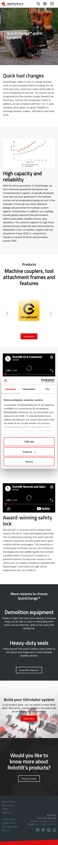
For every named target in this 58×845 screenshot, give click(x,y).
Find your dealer (29, 778)
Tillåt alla (29, 441)
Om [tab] (47, 389)
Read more (29, 718)
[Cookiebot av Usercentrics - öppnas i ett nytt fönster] (41, 381)
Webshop (7, 812)
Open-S (44, 104)
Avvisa (29, 461)
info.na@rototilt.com (47, 821)
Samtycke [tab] (10, 389)
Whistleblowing (10, 826)
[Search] (38, 3)
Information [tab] (29, 389)
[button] (29, 670)
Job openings (8, 801)
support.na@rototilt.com (45, 824)
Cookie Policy (8, 822)
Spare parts (8, 805)
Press (5, 808)
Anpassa (27, 451)
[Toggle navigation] (52, 4)
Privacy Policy (9, 819)
